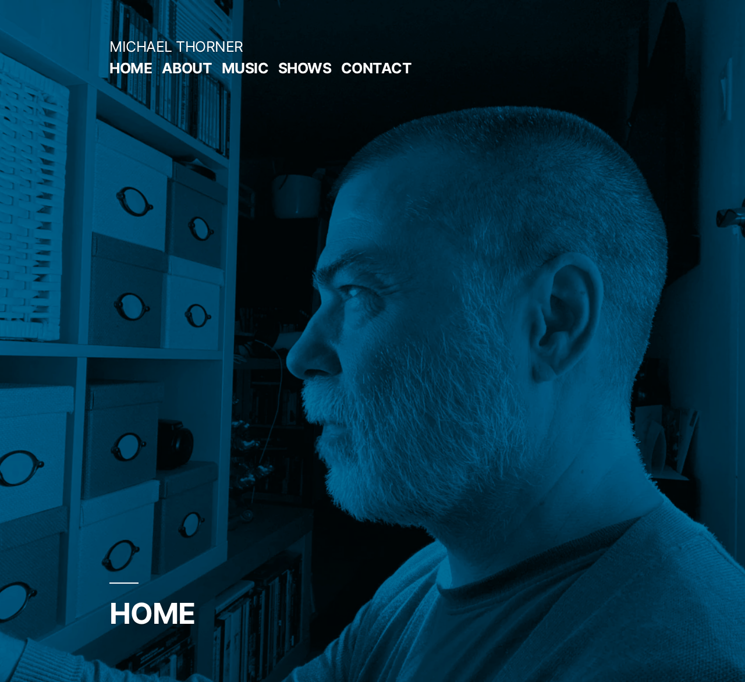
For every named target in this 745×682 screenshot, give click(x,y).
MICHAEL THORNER (176, 46)
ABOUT (187, 68)
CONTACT (376, 68)
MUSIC (245, 68)
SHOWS (305, 68)
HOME (130, 68)
